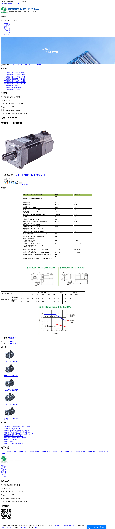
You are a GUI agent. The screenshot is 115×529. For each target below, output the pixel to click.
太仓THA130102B (11, 404)
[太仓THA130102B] (9, 401)
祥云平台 (24, 527)
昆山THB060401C (52, 451)
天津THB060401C (40, 451)
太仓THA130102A (11, 390)
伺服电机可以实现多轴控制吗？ (14, 443)
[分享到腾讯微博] (9, 183)
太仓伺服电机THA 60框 (11, 85)
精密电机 (65, 525)
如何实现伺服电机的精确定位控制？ (15, 438)
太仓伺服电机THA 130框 (12, 89)
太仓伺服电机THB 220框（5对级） (15, 78)
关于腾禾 (7, 25)
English (3, 3)
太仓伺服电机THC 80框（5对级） (15, 82)
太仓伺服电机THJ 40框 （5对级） (15, 83)
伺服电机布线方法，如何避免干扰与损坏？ (18, 430)
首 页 (12, 65)
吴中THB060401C (63, 451)
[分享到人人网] (11, 183)
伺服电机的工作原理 (10, 439)
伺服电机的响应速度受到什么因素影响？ (17, 432)
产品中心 (7, 27)
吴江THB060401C (75, 451)
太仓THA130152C (11, 361)
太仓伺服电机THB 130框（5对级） (15, 74)
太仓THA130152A (11, 419)
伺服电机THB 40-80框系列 (33, 65)
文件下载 (7, 32)
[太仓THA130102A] (9, 386)
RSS (14, 3)
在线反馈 (7, 31)
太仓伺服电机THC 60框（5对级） (15, 80)
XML (18, 3)
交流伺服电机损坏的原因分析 (13, 436)
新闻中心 (7, 29)
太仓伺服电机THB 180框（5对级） (15, 76)
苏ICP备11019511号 (7, 527)
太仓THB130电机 (11, 343)
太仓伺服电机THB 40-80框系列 (14, 72)
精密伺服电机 (57, 525)
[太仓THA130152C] (9, 358)
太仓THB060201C (12, 341)
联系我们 (7, 34)
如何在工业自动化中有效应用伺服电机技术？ (18, 434)
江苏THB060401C (6, 451)
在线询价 (25, 184)
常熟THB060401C (86, 451)
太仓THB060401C (98, 451)
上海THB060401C (17, 451)
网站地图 (9, 3)
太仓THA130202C (11, 376)
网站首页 (7, 23)
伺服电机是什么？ (10, 441)
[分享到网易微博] (13, 183)
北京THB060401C (29, 451)
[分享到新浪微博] (7, 183)
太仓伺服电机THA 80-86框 (12, 87)
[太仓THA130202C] (9, 372)
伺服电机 (12, 338)
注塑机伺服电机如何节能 (12, 428)
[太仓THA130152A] (9, 415)
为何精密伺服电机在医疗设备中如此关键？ (18, 426)
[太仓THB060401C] (28, 171)
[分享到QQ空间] (5, 183)
